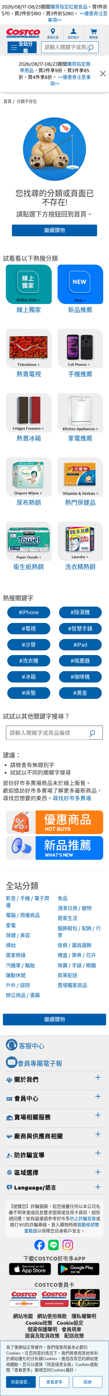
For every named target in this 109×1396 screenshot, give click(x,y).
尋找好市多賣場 (72, 798)
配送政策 (74, 1336)
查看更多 (54, 1382)
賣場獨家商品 (72, 985)
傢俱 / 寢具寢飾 (75, 945)
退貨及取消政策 (42, 1336)
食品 (62, 898)
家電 (11, 925)
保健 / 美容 (18, 935)
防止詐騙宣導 (83, 1218)
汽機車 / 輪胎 (20, 965)
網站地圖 (23, 1316)
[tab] (54, 1079)
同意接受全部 (23, 1382)
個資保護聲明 (42, 1329)
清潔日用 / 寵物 (75, 908)
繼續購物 (54, 230)
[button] (93, 47)
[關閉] (103, 74)
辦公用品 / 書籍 (23, 995)
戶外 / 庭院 (18, 985)
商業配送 (67, 975)
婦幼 (11, 945)
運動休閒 (16, 975)
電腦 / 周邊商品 (23, 915)
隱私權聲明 (84, 1316)
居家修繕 (16, 955)
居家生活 (67, 918)
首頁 (7, 101)
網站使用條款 (52, 1316)
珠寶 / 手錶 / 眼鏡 (77, 965)
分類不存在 (27, 101)
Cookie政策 (39, 1323)
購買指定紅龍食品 (68, 7)
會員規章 (71, 1329)
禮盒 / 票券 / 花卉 (77, 955)
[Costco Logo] (23, 33)
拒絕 (87, 1382)
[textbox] (48, 732)
